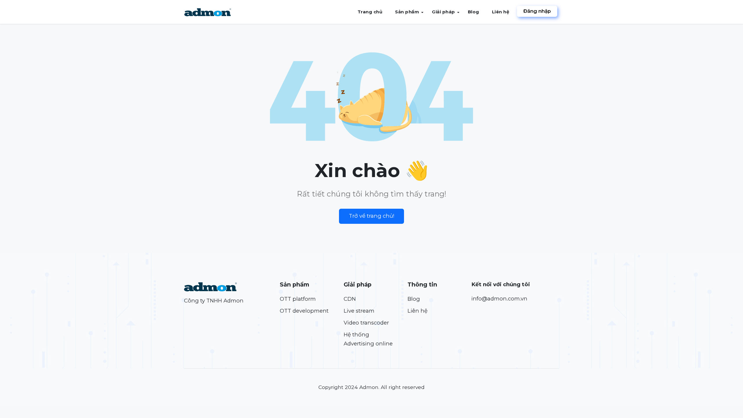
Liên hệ (500, 12)
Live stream (359, 310)
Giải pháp (443, 12)
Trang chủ (370, 12)
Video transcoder (366, 322)
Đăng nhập (537, 11)
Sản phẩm (407, 12)
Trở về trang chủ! (371, 215)
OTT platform (298, 299)
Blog (473, 12)
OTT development (304, 310)
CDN (350, 299)
